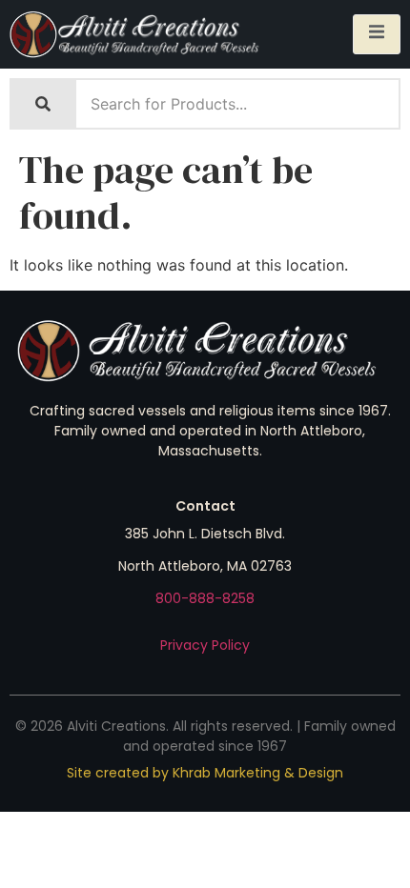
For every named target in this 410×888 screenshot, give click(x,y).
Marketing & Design (279, 772)
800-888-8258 (205, 598)
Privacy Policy (205, 645)
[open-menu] (376, 34)
